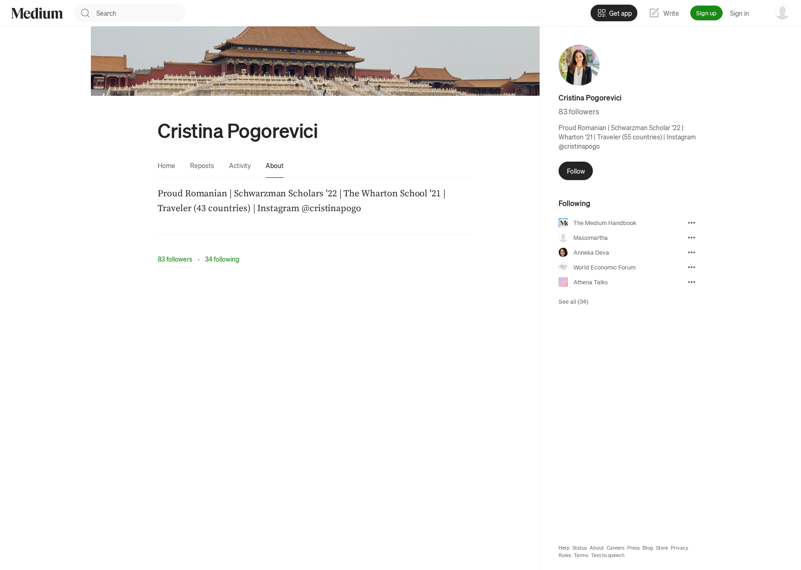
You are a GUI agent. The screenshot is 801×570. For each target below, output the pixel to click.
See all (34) (573, 301)
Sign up (706, 13)
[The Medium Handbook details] (691, 222)
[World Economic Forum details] (691, 267)
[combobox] (140, 13)
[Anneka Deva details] (691, 252)
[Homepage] (37, 13)
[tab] (166, 165)
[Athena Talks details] (691, 282)
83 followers (175, 259)
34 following (222, 259)
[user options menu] (782, 12)
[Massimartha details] (691, 237)
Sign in (739, 13)
